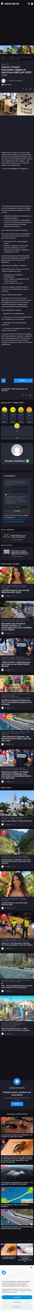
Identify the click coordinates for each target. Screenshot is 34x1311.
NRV (13, 422)
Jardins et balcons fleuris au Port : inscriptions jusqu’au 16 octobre (16, 702)
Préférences (17, 1307)
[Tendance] (4, 570)
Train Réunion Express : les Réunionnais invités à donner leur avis (16, 738)
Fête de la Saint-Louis (20, 817)
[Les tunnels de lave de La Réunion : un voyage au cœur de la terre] (17, 1125)
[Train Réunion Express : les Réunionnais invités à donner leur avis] (17, 721)
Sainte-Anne (4, 588)
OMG (4, 422)
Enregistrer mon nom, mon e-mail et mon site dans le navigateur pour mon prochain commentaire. (16, 500)
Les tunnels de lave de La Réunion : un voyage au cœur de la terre (16, 1136)
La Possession (21, 980)
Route (3, 621)
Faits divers (4, 939)
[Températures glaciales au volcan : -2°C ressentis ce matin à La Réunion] (17, 1173)
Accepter (17, 1297)
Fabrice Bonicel (19, 657)
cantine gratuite (6, 1024)
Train (22, 733)
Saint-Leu (20, 941)
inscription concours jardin (9, 696)
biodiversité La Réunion (23, 693)
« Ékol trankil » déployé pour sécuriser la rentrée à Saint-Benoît (16, 664)
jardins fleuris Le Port (8, 697)
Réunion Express (15, 733)
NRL (2, 981)
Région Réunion (25, 619)
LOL (21, 422)
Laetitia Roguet (6, 586)
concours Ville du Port (8, 695)
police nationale (6, 769)
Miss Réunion (23, 586)
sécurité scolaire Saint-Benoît (21, 659)
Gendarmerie (13, 939)
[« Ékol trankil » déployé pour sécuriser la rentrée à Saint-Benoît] (17, 646)
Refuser (17, 1302)
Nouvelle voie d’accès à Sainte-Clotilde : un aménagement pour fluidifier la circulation (16, 626)
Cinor (8, 619)
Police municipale (6, 941)
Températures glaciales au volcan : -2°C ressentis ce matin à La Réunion (17, 1183)
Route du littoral (9, 981)
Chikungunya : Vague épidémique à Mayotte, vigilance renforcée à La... (20, 552)
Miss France (15, 586)
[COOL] (9, 716)
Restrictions (12, 857)
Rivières (19, 857)
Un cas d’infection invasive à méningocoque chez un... (25, 1259)
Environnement (5, 856)
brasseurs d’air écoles (15, 1022)
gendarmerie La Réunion (8, 658)
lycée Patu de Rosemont (23, 658)
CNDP (8, 731)
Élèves (16, 768)
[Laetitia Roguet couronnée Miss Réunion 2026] (17, 575)
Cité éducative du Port (19, 1024)
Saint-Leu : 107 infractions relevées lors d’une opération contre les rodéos (17, 944)
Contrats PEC (5, 1025)
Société (5, 64)
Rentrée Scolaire (6, 659)
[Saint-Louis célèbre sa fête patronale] (17, 803)
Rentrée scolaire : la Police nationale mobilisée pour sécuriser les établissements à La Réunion (16, 775)
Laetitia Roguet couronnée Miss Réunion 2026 (15, 591)
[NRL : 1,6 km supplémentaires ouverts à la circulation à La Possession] (17, 966)
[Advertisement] (17, 26)
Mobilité (17, 619)
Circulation (4, 980)
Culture (11, 817)
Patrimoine (11, 818)
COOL (29, 422)
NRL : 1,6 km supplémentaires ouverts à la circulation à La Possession (16, 986)
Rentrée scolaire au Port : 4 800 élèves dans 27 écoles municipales (15, 1029)
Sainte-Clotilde (10, 621)
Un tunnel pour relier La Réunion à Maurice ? (15, 1205)
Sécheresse (25, 857)
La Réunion (23, 585)
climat (13, 856)
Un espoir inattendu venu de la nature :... (9, 1257)
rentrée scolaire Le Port (8, 1026)
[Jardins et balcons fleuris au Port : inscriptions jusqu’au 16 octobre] (17, 683)
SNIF (17, 438)
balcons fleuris (11, 693)
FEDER (12, 619)
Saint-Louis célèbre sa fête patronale (16, 821)
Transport (4, 734)
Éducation (10, 768)
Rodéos (14, 941)
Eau (17, 856)
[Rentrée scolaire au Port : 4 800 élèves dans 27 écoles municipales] (17, 1008)
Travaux (18, 981)
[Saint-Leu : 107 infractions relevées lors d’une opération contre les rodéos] (17, 925)
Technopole (19, 621)
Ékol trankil (10, 657)
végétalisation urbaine (22, 697)
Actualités (4, 817)
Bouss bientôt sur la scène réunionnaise (18, 536)
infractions (21, 939)
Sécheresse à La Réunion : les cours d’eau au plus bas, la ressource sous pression (16, 861)
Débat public (14, 731)
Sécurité (25, 769)
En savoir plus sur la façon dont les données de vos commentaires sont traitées (16, 519)
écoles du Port (15, 1025)
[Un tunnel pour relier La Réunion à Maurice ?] (17, 1195)
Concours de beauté (13, 585)
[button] (31, 1267)
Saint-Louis (19, 818)
